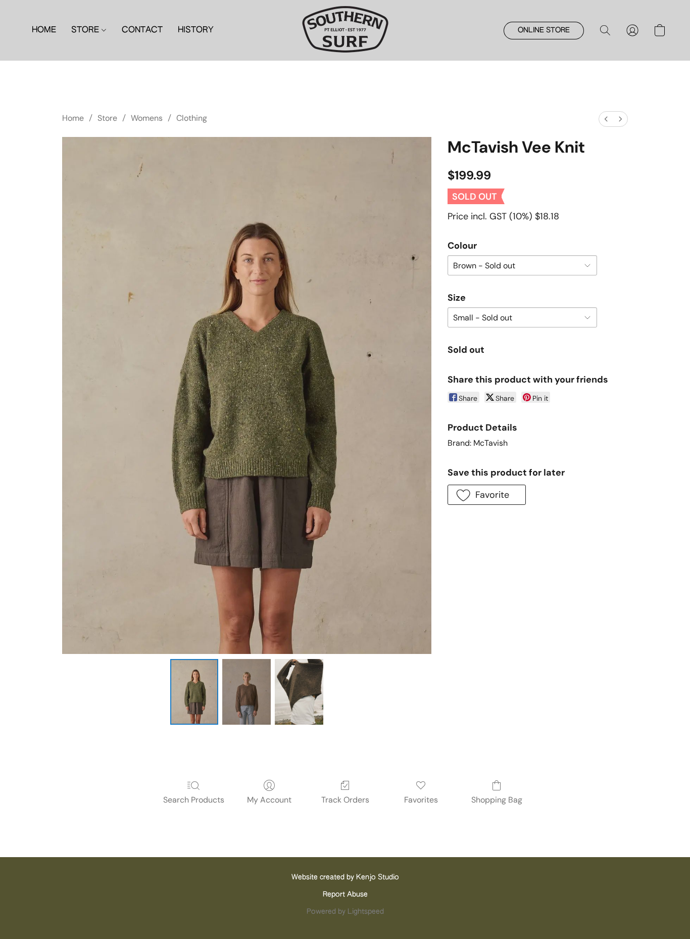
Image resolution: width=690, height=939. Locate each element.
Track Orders (345, 799)
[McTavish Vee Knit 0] (194, 692)
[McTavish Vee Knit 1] (246, 692)
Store (107, 118)
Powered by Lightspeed (345, 911)
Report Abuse (345, 894)
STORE (86, 30)
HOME (44, 30)
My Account (269, 799)
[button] (345, 30)
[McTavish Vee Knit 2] (299, 692)
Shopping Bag (496, 799)
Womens (147, 118)
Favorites (421, 799)
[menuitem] (606, 119)
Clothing (191, 118)
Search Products (193, 799)
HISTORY (196, 30)
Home (73, 118)
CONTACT (142, 30)
